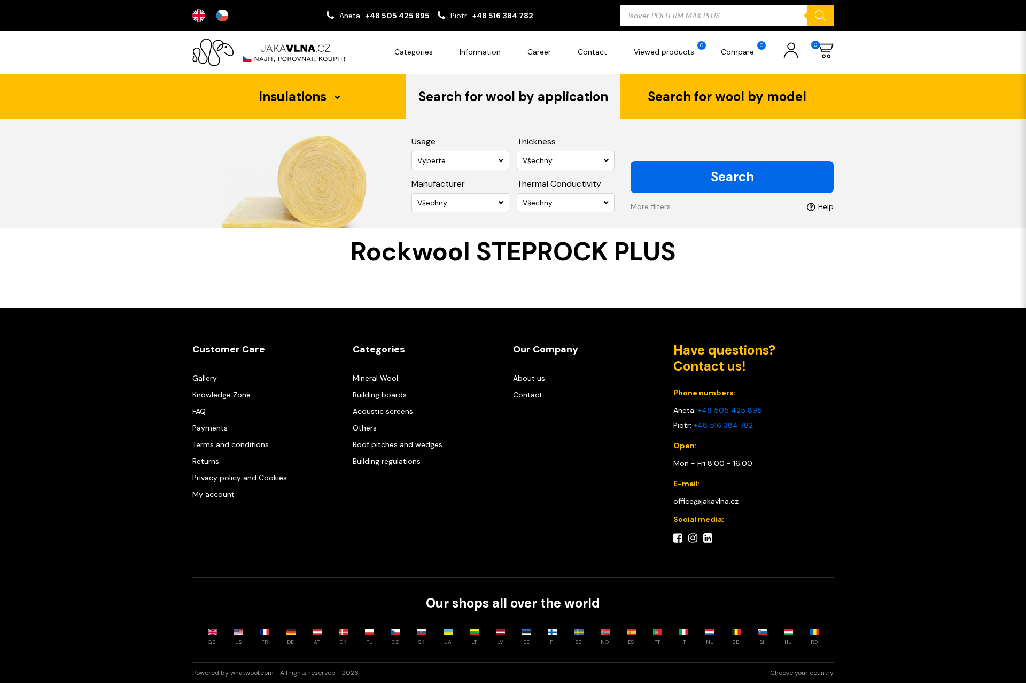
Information (480, 52)
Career (539, 52)
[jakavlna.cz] (272, 52)
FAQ (199, 411)
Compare (742, 49)
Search (732, 176)
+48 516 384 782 (502, 15)
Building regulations (387, 461)
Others (365, 428)
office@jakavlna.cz (706, 501)
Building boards (380, 395)
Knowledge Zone (221, 395)
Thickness (536, 141)
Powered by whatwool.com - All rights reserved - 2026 (275, 673)
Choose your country (802, 673)
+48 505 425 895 (398, 15)
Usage (423, 141)
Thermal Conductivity (559, 183)
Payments (210, 428)
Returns (205, 461)
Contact (592, 52)
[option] (225, 15)
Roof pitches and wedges (397, 444)
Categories (413, 52)
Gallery (204, 378)
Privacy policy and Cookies (239, 477)
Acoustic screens (383, 411)
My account (213, 494)
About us (529, 378)
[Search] (820, 15)
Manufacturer (438, 183)
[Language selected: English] (215, 15)
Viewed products (668, 49)
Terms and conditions (230, 444)
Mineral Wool (375, 378)
